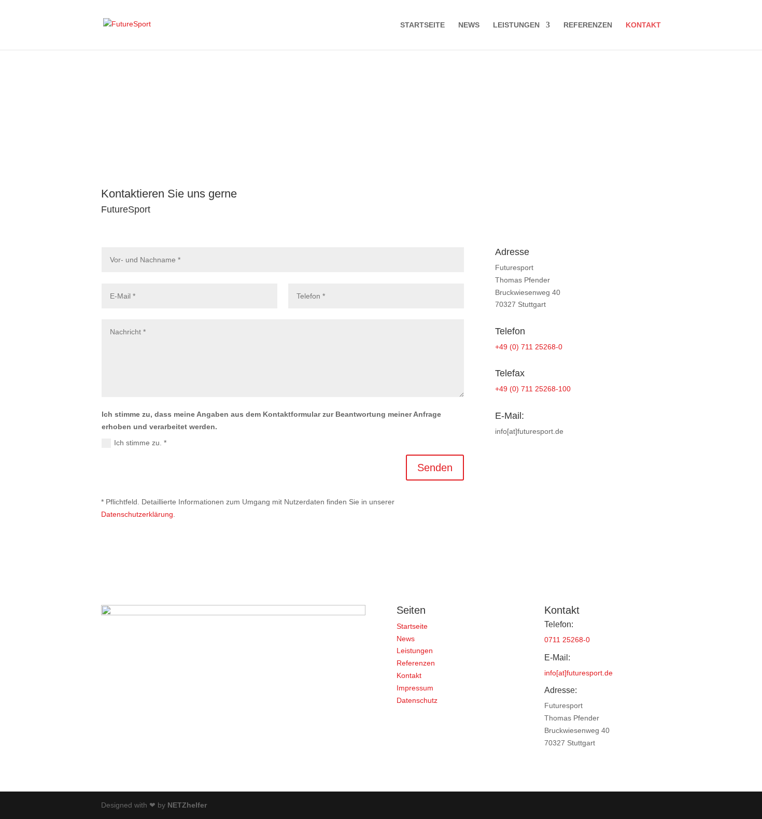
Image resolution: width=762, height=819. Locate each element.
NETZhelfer (187, 805)
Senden (435, 467)
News (468, 25)
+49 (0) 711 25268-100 (533, 389)
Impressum (415, 688)
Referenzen (587, 25)
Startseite (422, 25)
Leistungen (516, 25)
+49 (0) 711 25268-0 (528, 347)
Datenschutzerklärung (137, 514)
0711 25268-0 (567, 640)
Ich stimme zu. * (140, 443)
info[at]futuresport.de (578, 673)
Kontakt (643, 25)
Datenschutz (417, 700)
